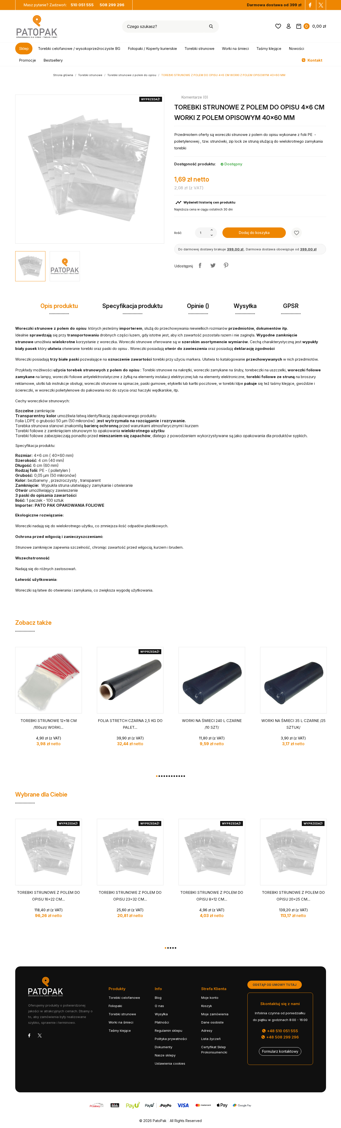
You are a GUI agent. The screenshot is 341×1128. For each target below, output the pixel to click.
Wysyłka (161, 1014)
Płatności (162, 1022)
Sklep (24, 48)
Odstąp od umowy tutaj (275, 985)
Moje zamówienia (214, 1014)
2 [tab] (159, 776)
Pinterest (226, 265)
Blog (158, 998)
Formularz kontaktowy (280, 1051)
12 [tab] (184, 776)
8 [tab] (174, 776)
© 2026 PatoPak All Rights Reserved (170, 1121)
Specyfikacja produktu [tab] (132, 306)
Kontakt (314, 60)
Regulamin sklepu (168, 1030)
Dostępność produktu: (195, 164)
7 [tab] (171, 776)
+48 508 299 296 (282, 1037)
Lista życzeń (211, 1039)
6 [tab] (169, 776)
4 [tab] (164, 776)
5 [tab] (167, 776)
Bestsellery (53, 60)
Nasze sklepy (165, 1055)
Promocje (27, 60)
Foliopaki (115, 1006)
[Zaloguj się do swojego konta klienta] (289, 27)
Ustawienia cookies (170, 1063)
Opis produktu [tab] (59, 306)
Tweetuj (213, 265)
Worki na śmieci (235, 48)
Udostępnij (200, 265)
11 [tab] (181, 776)
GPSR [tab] (291, 306)
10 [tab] (179, 776)
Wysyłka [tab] (245, 306)
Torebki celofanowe (124, 998)
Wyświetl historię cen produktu (205, 202)
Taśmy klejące (268, 48)
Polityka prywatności (171, 1039)
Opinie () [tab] (198, 306)
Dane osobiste (212, 1022)
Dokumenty (163, 1047)
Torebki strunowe (199, 48)
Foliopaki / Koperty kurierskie (152, 48)
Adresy (206, 1030)
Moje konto (209, 998)
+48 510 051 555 (282, 1030)
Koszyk (206, 1006)
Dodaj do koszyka (254, 232)
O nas (159, 1006)
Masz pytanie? (58, 4)
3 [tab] (162, 776)
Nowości (296, 48)
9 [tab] (176, 776)
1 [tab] (157, 776)
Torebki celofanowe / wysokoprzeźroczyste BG (79, 48)
